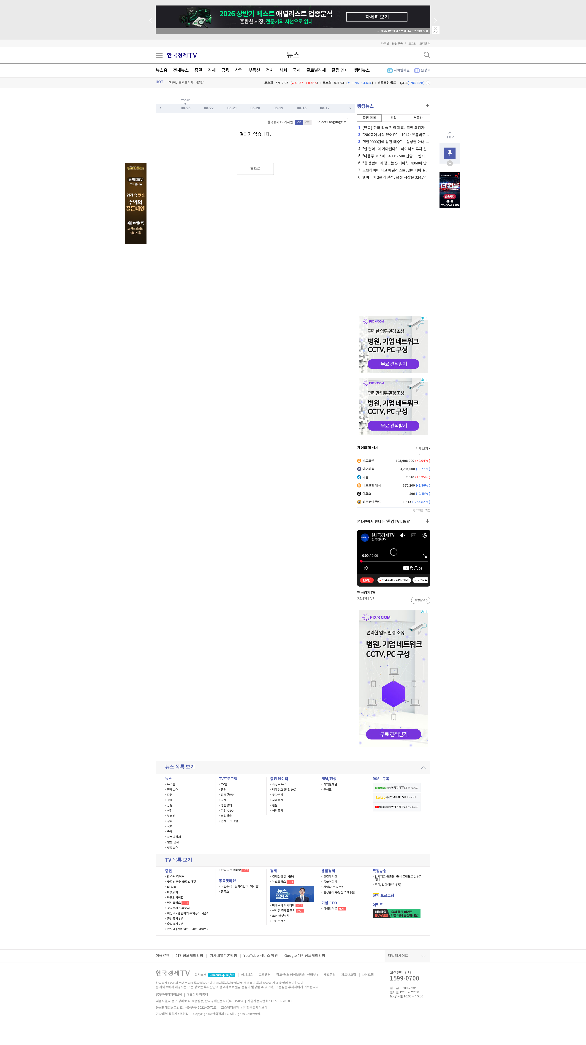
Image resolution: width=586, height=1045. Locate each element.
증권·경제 (369, 118)
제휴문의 (330, 975)
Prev (150, 20)
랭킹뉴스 (362, 70)
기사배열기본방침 (223, 956)
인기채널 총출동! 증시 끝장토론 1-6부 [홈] (398, 878)
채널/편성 (328, 779)
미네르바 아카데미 (287, 905)
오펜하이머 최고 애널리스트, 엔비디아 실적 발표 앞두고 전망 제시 (411, 170)
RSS (376, 779)
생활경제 (226, 805)
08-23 (185, 108)
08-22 (209, 108)
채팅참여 (420, 600)
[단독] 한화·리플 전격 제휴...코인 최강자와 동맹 (397, 128)
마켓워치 (172, 892)
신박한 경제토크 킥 (287, 911)
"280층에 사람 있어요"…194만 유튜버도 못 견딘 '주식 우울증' (408, 135)
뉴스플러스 (282, 882)
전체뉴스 (181, 70)
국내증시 (277, 800)
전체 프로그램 (229, 821)
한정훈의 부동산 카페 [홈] (339, 892)
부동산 (254, 70)
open (450, 163)
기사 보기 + (422, 449)
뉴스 (293, 55)
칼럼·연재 (339, 70)
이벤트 (378, 905)
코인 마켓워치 (280, 916)
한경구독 (397, 43)
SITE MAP (159, 55)
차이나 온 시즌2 (333, 887)
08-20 (255, 108)
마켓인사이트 (175, 898)
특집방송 (226, 816)
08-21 (232, 108)
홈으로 (255, 169)
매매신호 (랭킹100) (284, 790)
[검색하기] (426, 54)
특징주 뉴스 (279, 784)
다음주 (160, 108)
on (299, 122)
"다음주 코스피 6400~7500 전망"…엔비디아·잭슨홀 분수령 (406, 156)
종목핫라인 (228, 795)
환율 (275, 805)
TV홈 (224, 784)
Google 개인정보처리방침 (304, 956)
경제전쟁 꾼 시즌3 (283, 876)
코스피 (268, 83)
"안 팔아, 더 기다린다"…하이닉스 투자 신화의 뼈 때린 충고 (405, 149)
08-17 (325, 108)
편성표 (425, 70)
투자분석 (277, 795)
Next (435, 20)
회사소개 (200, 975)
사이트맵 (368, 975)
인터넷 (311, 975)
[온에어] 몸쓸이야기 (181, 83)
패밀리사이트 (398, 956)
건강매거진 (330, 876)
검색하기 (426, 54)
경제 (212, 70)
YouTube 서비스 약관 (261, 956)
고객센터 (424, 43)
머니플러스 (177, 903)
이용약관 (162, 956)
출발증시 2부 (175, 924)
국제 (297, 70)
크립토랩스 (279, 921)
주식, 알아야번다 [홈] (388, 885)
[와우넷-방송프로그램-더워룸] (450, 190)
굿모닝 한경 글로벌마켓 (181, 882)
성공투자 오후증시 (178, 908)
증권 (198, 70)
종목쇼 (225, 892)
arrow (423, 768)
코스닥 (327, 83)
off (307, 122)
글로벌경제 (316, 70)
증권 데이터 (279, 779)
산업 (239, 70)
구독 (386, 779)
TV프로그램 (228, 779)
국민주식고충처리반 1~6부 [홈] (240, 886)
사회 (283, 70)
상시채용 (247, 975)
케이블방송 (297, 975)
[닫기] (436, 30)
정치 (270, 70)
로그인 (412, 43)
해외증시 (277, 811)
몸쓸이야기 (330, 882)
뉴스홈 (161, 70)
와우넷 (385, 43)
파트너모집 (348, 975)
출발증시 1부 (175, 919)
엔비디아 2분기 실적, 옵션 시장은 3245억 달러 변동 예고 (404, 177)
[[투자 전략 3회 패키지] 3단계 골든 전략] (135, 203)
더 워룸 (171, 887)
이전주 (350, 108)
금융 (225, 70)
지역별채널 (402, 70)
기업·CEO (227, 811)
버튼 (428, 83)
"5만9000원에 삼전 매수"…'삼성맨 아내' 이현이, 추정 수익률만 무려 (413, 142)
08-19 (278, 108)
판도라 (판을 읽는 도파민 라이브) (187, 929)
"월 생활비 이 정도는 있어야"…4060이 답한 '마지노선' (402, 163)
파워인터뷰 (334, 908)
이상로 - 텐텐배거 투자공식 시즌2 (187, 913)
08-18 (302, 108)
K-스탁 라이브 (175, 876)
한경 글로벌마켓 (234, 870)
